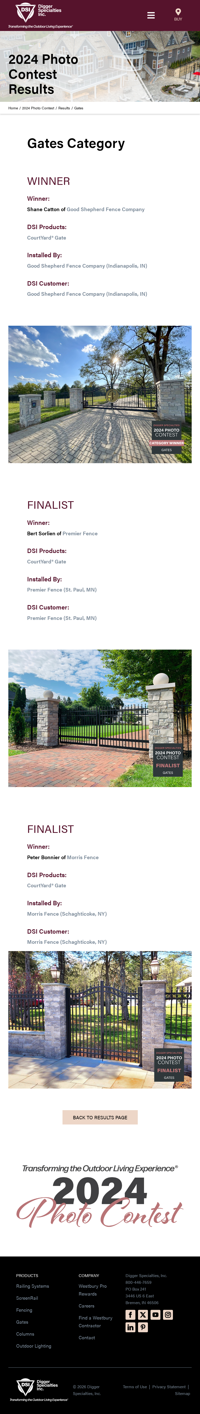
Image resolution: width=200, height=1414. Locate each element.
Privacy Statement (169, 1387)
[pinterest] (143, 1327)
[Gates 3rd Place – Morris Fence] (100, 953)
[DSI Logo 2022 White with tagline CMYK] (39, 1380)
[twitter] (143, 1315)
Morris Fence (83, 857)
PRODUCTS (27, 1275)
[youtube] (155, 1315)
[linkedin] (130, 1327)
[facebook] (130, 1315)
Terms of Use (135, 1387)
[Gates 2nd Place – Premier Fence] (100, 652)
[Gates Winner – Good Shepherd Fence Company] (100, 328)
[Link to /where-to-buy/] (178, 12)
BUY (178, 19)
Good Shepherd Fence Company (106, 209)
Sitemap (182, 1393)
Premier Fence (80, 533)
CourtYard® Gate (46, 237)
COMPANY (89, 1275)
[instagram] (168, 1315)
